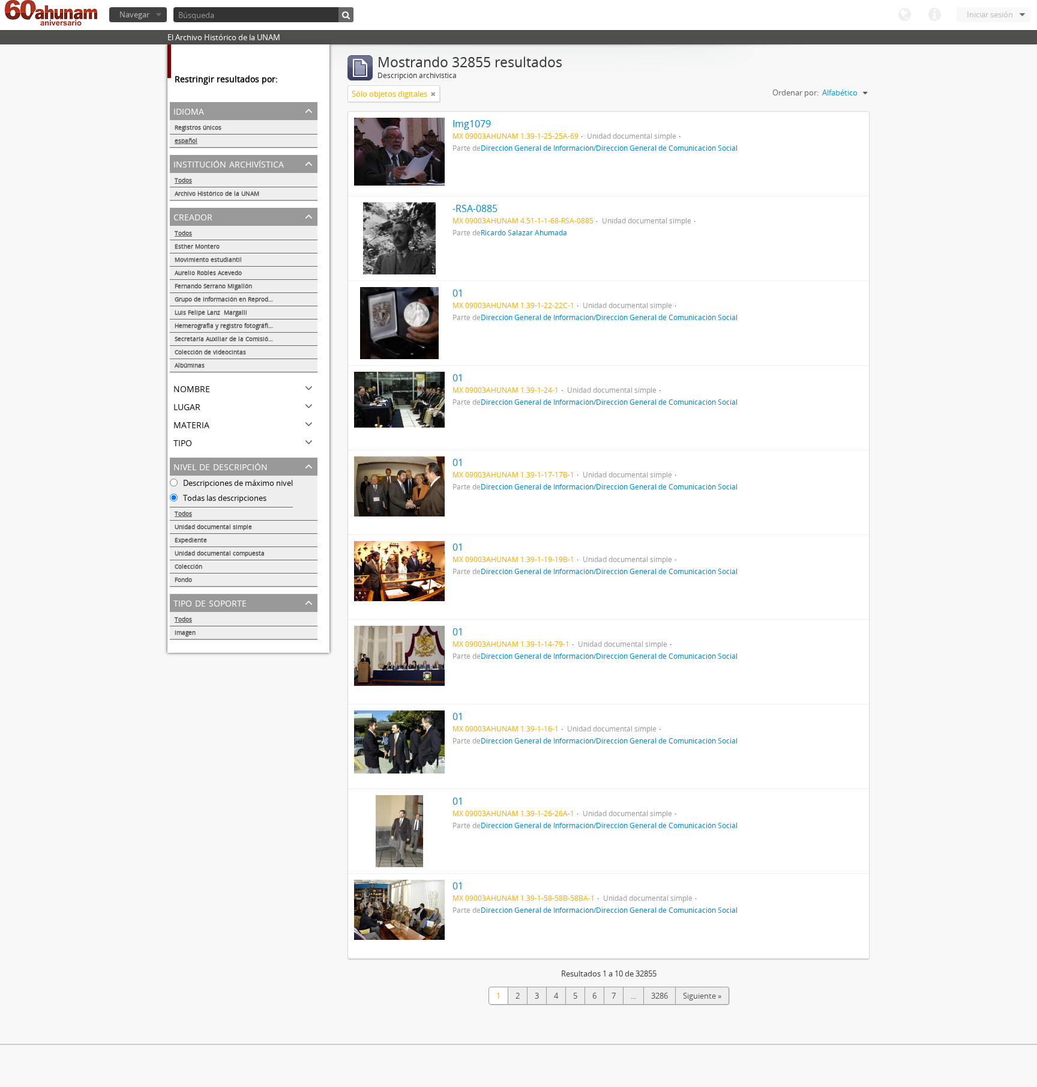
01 (457, 293)
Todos (183, 180)
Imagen (185, 632)
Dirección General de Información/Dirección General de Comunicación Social (609, 148)
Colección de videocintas (210, 352)
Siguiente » (702, 995)
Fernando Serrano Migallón (213, 286)
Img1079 (471, 123)
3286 (659, 995)
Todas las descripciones (223, 497)
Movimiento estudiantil (208, 259)
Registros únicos (198, 127)
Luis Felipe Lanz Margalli (211, 312)
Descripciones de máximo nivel (237, 482)
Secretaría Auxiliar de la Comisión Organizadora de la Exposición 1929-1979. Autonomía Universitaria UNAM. (246, 339)
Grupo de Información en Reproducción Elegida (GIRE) (246, 299)
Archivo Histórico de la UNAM (217, 193)
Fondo (183, 579)
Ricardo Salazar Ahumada (524, 232)
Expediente (191, 540)
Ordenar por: (795, 92)
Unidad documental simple (213, 526)
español (186, 140)
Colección (188, 566)
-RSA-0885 (474, 208)
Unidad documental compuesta (220, 553)
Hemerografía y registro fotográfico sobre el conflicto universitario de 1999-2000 (246, 325)
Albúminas (190, 365)
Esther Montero (197, 246)
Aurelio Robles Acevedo (208, 272)
